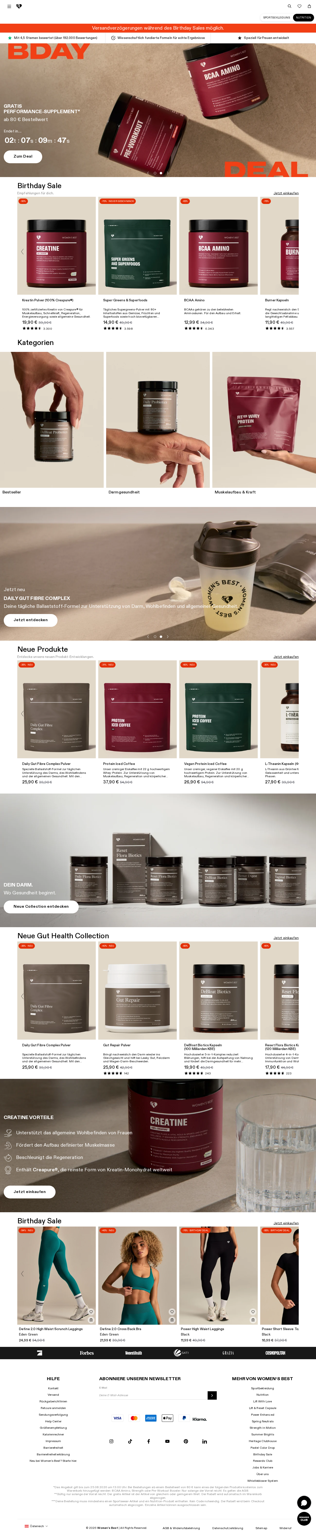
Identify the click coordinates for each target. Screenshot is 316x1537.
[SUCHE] (289, 6)
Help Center (53, 1421)
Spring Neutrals (263, 1421)
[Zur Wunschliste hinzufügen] (91, 1311)
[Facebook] (148, 1441)
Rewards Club (263, 1461)
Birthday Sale (262, 1454)
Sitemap (261, 1528)
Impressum (53, 1441)
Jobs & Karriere (262, 1467)
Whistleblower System (262, 1481)
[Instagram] (111, 1441)
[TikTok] (130, 1441)
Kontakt (53, 1388)
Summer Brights (262, 1434)
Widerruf (285, 1528)
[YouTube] (167, 1441)
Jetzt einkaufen (286, 193)
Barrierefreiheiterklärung (53, 1454)
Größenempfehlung (53, 1428)
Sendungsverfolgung (53, 1415)
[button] (148, 173)
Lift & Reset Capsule (262, 1408)
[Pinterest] (186, 1441)
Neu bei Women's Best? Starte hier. (53, 1461)
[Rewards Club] (304, 1519)
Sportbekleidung (276, 17)
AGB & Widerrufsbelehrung (181, 1528)
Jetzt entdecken (31, 620)
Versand (53, 1395)
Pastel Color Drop (263, 1448)
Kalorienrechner (53, 1434)
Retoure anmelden (53, 1408)
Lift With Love (262, 1401)
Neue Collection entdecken (41, 906)
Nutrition (303, 17)
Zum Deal (23, 156)
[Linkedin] (204, 1441)
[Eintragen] (212, 1395)
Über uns (263, 1474)
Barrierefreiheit (53, 1448)
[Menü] (9, 6)
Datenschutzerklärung (227, 1528)
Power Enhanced (262, 1415)
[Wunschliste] (299, 6)
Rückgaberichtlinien (53, 1401)
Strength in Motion (263, 1428)
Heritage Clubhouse (262, 1441)
